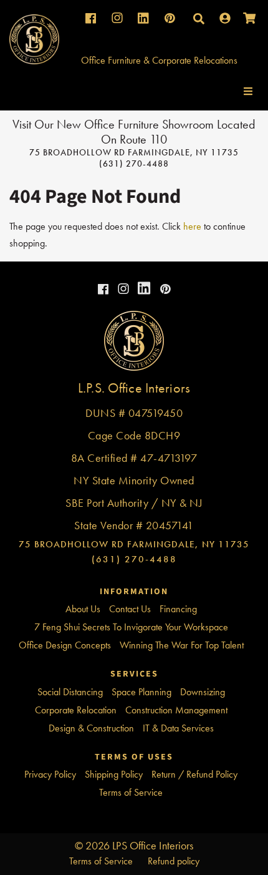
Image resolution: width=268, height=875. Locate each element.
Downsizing (202, 691)
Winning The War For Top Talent (182, 645)
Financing (178, 608)
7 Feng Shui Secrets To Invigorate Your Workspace (131, 626)
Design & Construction (91, 728)
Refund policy (173, 861)
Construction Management (176, 709)
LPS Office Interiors (152, 845)
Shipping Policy (114, 774)
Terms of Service (131, 792)
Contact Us (130, 608)
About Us (82, 608)
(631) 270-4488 (134, 163)
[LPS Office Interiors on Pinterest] (163, 289)
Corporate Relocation (76, 709)
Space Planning (141, 691)
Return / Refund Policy (194, 774)
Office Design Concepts (65, 645)
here (192, 226)
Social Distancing (70, 691)
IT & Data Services (178, 728)
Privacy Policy (50, 774)
